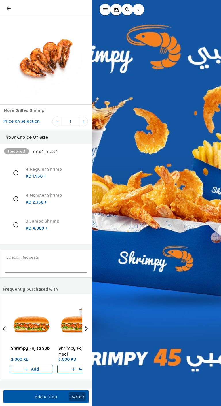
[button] (46, 137)
